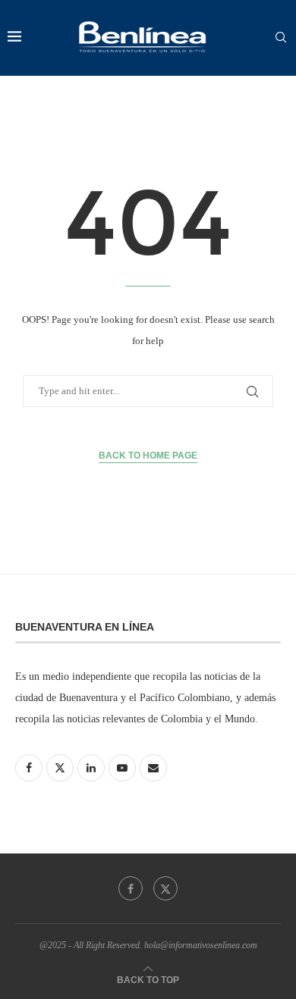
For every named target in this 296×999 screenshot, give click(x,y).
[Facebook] (130, 888)
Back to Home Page (148, 455)
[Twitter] (165, 888)
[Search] (280, 38)
